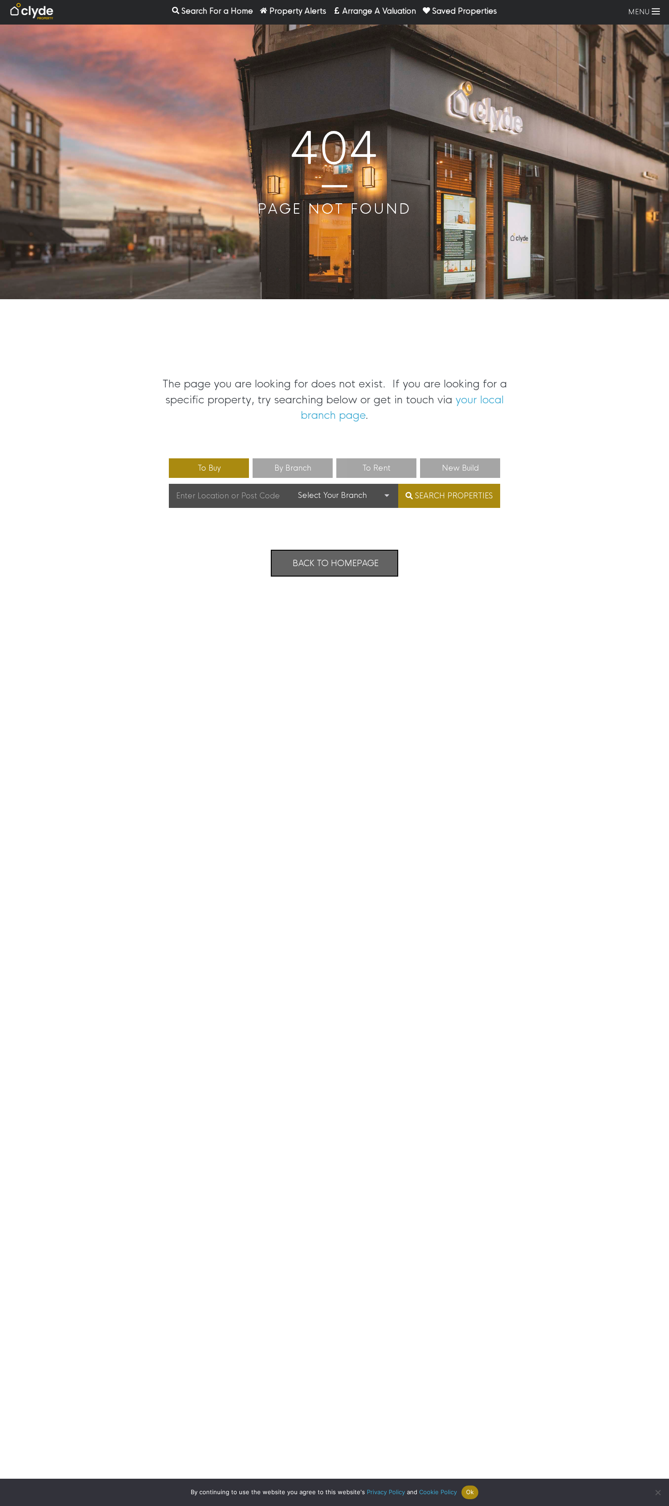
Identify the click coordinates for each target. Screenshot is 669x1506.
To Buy (209, 468)
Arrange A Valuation (379, 11)
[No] (657, 1492)
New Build (460, 468)
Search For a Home (217, 11)
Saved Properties (464, 11)
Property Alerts (297, 11)
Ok (470, 1492)
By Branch (292, 468)
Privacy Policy (386, 1492)
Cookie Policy (438, 1492)
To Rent (376, 468)
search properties (453, 496)
